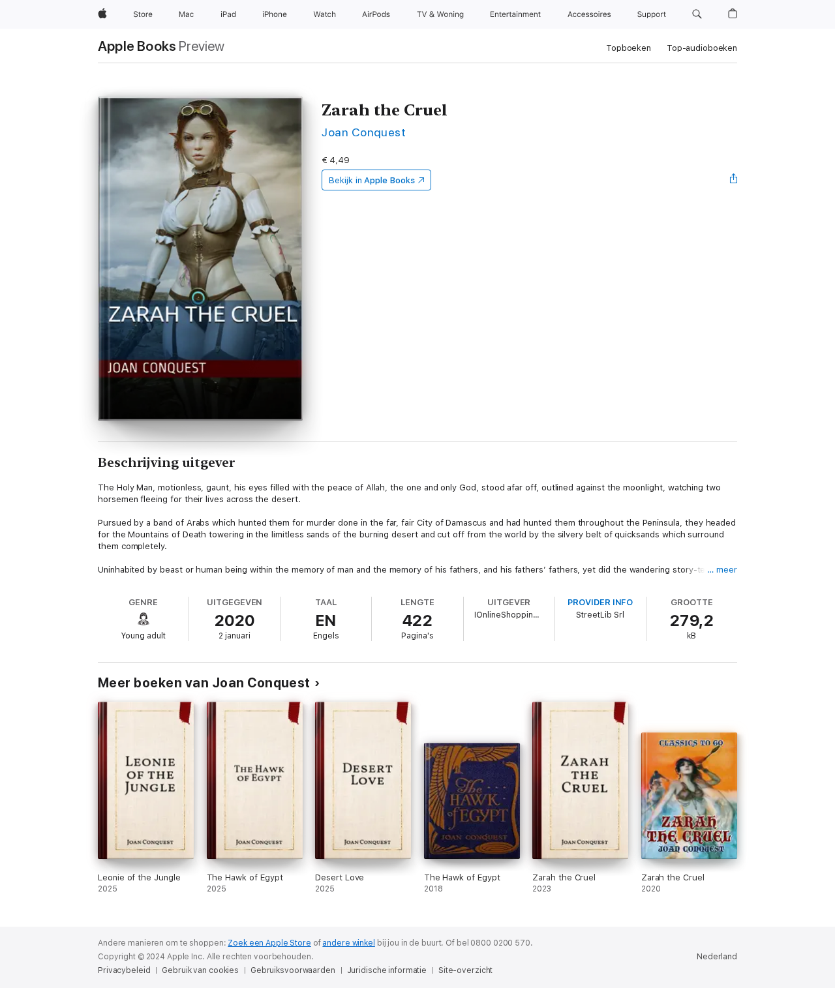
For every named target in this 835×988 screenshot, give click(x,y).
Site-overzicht (465, 970)
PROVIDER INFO (600, 602)
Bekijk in (372, 180)
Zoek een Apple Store (269, 943)
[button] (697, 14)
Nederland (717, 956)
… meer (722, 570)
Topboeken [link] (628, 48)
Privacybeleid (124, 970)
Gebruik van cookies (200, 970)
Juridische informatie (387, 970)
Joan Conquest (364, 132)
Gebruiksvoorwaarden (292, 970)
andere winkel (348, 943)
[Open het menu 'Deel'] (734, 180)
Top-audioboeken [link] (702, 48)
